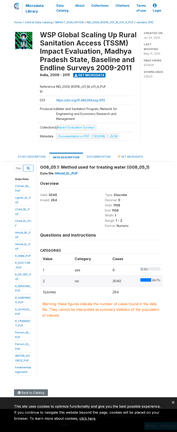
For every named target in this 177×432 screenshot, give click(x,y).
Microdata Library (35, 8)
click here (87, 418)
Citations (122, 5)
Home (18, 22)
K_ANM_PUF (23, 256)
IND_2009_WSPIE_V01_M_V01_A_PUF (110, 22)
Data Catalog (62, 8)
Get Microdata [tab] (131, 156)
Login (157, 10)
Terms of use (141, 8)
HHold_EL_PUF (66, 173)
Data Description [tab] (66, 157)
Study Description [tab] (32, 156)
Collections (100, 5)
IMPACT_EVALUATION (69, 22)
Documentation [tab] (99, 156)
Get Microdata (90, 75)
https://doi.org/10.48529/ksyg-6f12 (80, 100)
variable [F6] (144, 22)
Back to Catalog (32, 392)
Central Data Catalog (38, 22)
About (79, 5)
